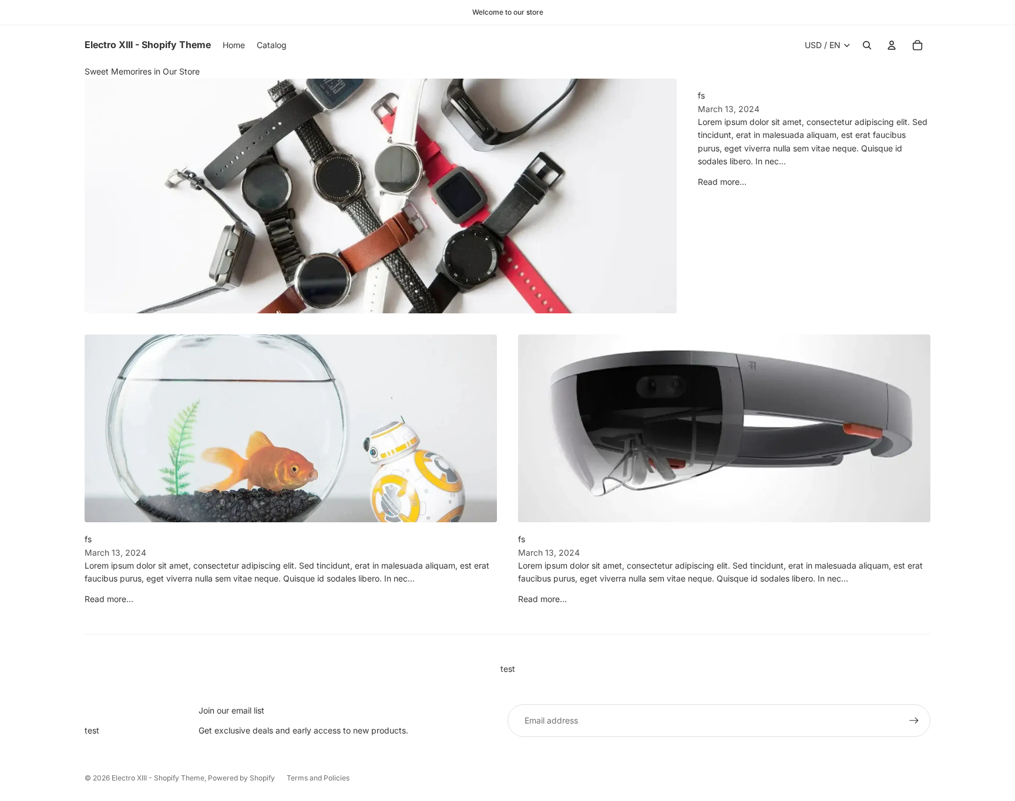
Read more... (722, 182)
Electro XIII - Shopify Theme (158, 777)
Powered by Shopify (241, 777)
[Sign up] (914, 720)
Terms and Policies (318, 777)
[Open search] (867, 45)
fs (701, 95)
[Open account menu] (892, 45)
